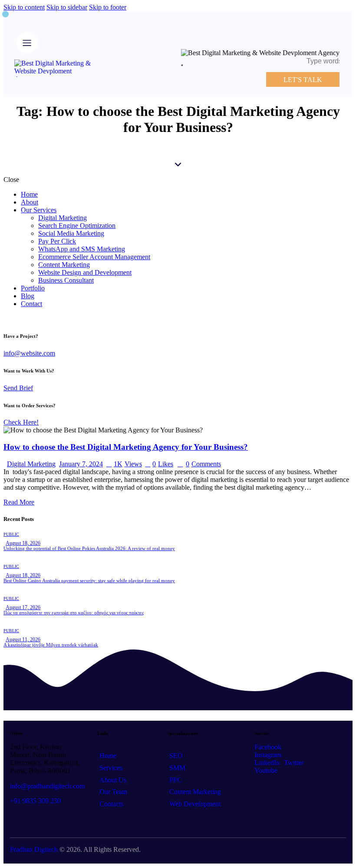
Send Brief (18, 388)
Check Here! (21, 422)
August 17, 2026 (23, 607)
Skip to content (24, 7)
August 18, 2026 (23, 543)
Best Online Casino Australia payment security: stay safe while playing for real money (89, 580)
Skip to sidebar (66, 7)
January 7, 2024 (81, 464)
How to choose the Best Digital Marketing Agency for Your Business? (125, 447)
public (11, 534)
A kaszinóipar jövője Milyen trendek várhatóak (50, 644)
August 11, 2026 (23, 639)
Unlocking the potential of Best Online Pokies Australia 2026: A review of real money (89, 548)
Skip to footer (107, 7)
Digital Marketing (31, 464)
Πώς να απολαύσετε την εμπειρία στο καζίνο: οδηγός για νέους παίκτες (73, 612)
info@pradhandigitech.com (47, 786)
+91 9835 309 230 (35, 800)
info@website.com (29, 353)
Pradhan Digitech (34, 849)
